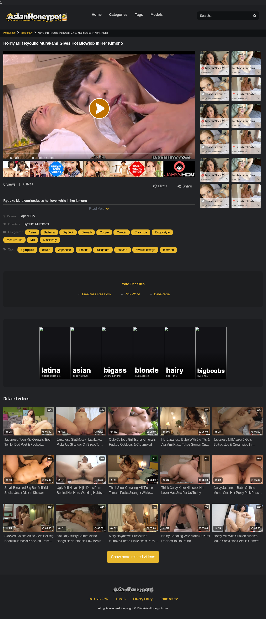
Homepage (9, 32)
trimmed (168, 250)
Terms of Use (169, 599)
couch (46, 250)
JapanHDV (27, 216)
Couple (104, 232)
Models (156, 14)
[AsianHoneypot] (36, 17)
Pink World (132, 294)
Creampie (140, 232)
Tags (139, 14)
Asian (32, 232)
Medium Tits (14, 240)
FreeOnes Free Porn (96, 294)
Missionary (27, 32)
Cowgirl (121, 232)
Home (97, 14)
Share (186, 186)
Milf (32, 240)
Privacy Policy (143, 599)
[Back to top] (254, 607)
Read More (97, 208)
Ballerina (49, 232)
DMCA (121, 599)
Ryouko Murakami (36, 224)
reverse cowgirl (145, 250)
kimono (83, 250)
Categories (118, 14)
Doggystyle (162, 232)
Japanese (64, 250)
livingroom (102, 250)
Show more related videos (133, 557)
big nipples (27, 250)
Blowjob (87, 232)
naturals (123, 250)
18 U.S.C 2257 (98, 599)
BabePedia (162, 294)
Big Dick (68, 232)
